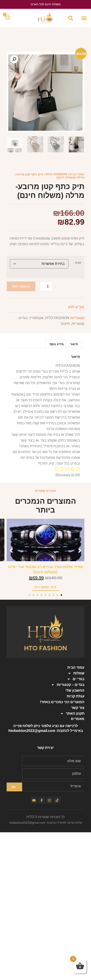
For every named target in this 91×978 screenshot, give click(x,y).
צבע (78, 262)
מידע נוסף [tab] (56, 344)
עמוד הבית (77, 174)
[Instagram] (49, 800)
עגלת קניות (75, 696)
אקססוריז (37, 318)
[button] (84, 18)
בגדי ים (78, 679)
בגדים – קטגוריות (70, 685)
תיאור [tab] (74, 344)
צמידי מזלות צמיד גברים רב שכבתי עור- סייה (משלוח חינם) (45, 569)
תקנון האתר (75, 713)
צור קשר (77, 708)
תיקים (65, 323)
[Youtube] (34, 800)
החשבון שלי (74, 690)
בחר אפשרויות (45, 587)
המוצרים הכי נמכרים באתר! (62, 702)
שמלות (78, 673)
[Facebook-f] (41, 800)
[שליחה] (14, 787)
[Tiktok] (57, 800)
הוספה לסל (21, 286)
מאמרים (77, 719)
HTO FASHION (56, 174)
